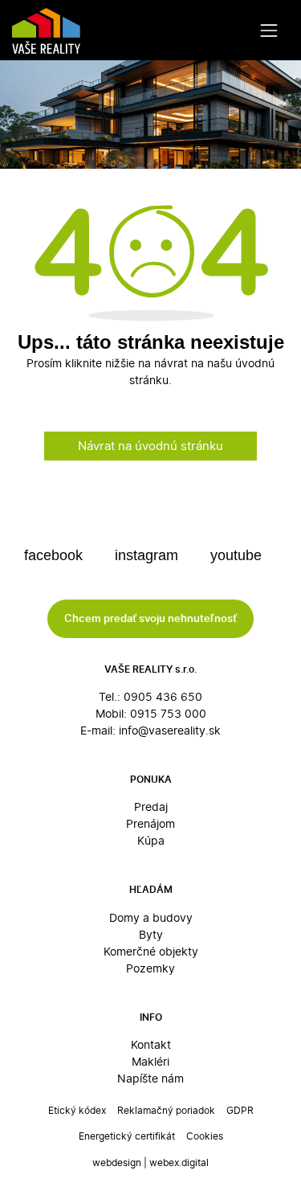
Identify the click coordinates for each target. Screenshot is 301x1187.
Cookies (204, 1136)
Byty (151, 934)
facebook (55, 555)
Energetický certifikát (127, 1136)
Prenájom (150, 823)
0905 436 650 (163, 696)
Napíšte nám (150, 1078)
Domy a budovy (151, 917)
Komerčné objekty (151, 951)
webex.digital (179, 1162)
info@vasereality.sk (170, 730)
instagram (148, 555)
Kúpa (151, 840)
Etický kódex (77, 1110)
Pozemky (150, 968)
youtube (238, 555)
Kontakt (151, 1044)
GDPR (240, 1110)
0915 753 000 (168, 713)
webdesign (116, 1162)
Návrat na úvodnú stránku (150, 446)
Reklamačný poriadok (166, 1110)
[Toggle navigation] (269, 30)
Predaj (151, 806)
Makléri (150, 1061)
